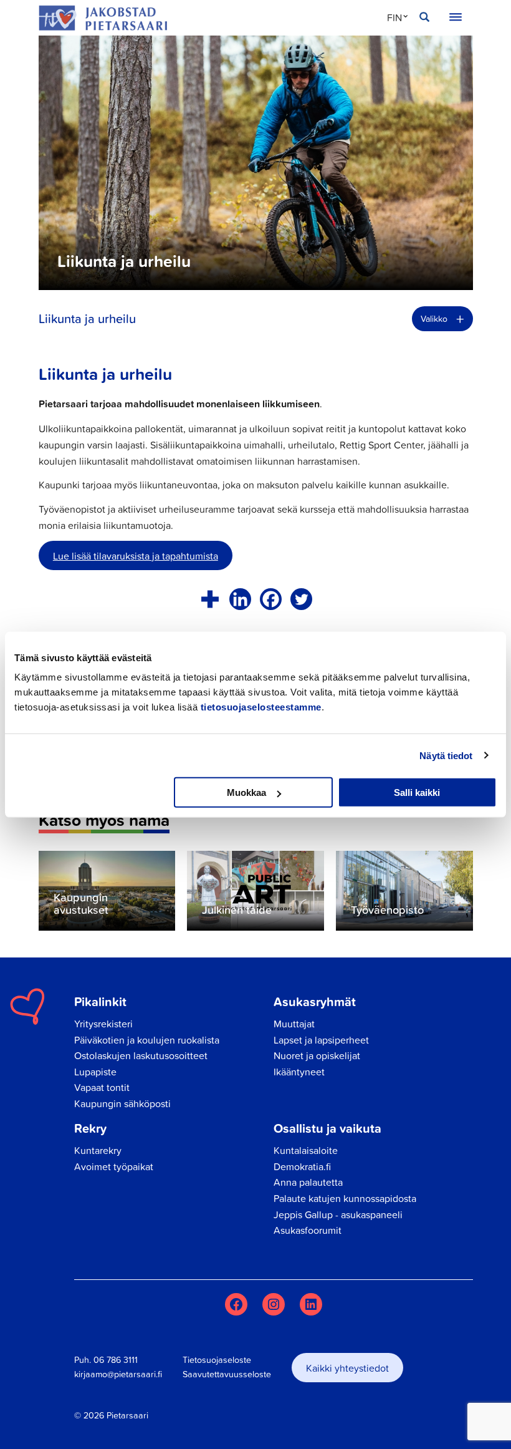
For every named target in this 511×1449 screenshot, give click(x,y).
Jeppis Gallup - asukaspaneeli (338, 1214)
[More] (210, 599)
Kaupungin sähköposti (122, 1103)
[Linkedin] (240, 599)
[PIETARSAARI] (103, 18)
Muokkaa (246, 792)
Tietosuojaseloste (217, 1360)
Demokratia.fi (302, 1166)
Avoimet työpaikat (113, 1166)
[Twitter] (301, 599)
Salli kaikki (417, 792)
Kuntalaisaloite (306, 1150)
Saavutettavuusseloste (227, 1374)
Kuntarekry (98, 1150)
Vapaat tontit (102, 1087)
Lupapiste (95, 1071)
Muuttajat (294, 1023)
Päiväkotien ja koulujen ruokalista (146, 1040)
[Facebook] (271, 599)
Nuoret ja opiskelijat (317, 1055)
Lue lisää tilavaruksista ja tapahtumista (135, 556)
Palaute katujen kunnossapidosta (345, 1198)
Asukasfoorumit (307, 1230)
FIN (394, 17)
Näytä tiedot (445, 755)
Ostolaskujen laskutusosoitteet (141, 1055)
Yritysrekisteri (103, 1023)
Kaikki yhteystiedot (347, 1368)
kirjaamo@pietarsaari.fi (118, 1374)
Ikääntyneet (299, 1071)
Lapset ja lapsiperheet (321, 1040)
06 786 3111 (115, 1360)
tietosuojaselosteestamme (261, 707)
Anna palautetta (308, 1182)
